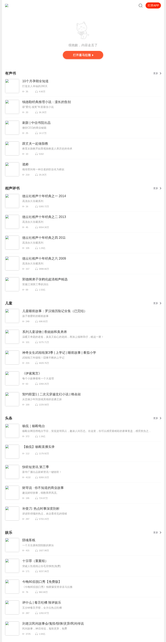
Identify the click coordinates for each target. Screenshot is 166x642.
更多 (155, 73)
